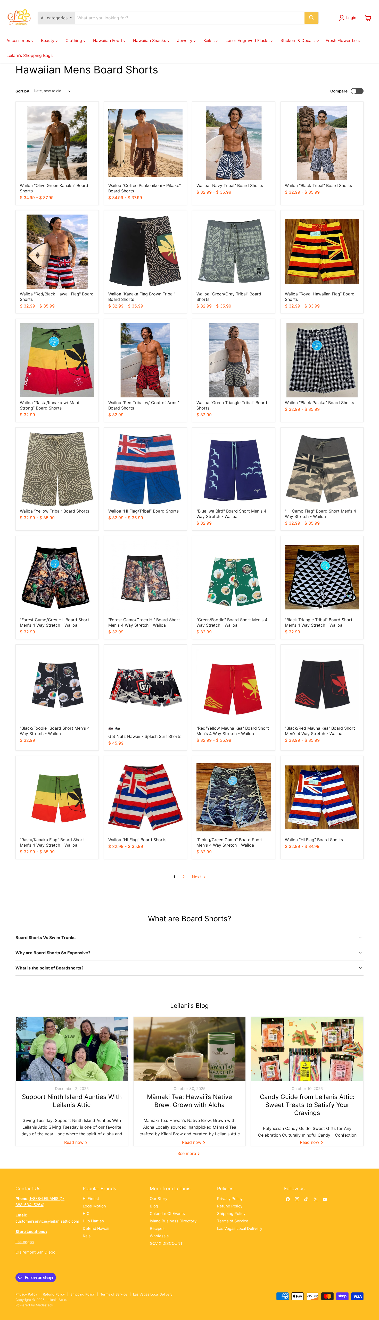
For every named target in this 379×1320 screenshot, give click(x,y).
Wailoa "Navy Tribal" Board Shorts (229, 185)
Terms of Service (232, 1221)
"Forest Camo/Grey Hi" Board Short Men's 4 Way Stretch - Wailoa (54, 622)
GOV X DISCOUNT (166, 1243)
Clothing (74, 40)
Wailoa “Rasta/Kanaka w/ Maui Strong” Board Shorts (49, 405)
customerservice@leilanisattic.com (47, 1221)
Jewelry (185, 40)
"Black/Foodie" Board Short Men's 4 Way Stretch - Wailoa (55, 731)
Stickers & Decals (298, 40)
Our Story (158, 1198)
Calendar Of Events (167, 1213)
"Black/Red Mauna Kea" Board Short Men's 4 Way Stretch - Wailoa (320, 731)
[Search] (311, 18)
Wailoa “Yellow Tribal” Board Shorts (54, 511)
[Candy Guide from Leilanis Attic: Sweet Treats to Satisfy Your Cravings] (307, 1049)
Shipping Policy (231, 1213)
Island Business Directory (173, 1221)
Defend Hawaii (96, 1228)
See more (187, 1153)
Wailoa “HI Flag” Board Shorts (137, 839)
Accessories (18, 40)
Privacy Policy (230, 1198)
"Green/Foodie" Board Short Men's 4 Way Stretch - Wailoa (231, 622)
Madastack (44, 1305)
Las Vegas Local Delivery (239, 1228)
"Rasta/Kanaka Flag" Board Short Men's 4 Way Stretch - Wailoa (52, 842)
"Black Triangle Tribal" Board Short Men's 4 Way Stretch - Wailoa (318, 622)
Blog (154, 1206)
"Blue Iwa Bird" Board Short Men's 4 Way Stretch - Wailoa (231, 513)
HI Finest (91, 1198)
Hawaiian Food (108, 40)
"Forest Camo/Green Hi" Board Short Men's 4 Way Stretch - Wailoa (144, 622)
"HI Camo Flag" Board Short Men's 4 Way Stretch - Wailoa (320, 513)
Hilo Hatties (93, 1221)
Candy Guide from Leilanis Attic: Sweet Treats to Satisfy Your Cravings (307, 1105)
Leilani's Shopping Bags (29, 55)
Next (197, 876)
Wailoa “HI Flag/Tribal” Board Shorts (143, 511)
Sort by (22, 91)
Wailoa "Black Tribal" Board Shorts (318, 185)
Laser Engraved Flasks (248, 40)
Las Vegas (24, 1241)
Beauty (48, 40)
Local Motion (94, 1206)
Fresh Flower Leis (343, 40)
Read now (74, 1142)
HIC (86, 1213)
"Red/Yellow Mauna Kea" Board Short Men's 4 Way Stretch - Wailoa (232, 731)
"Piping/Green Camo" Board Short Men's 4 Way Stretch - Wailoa (229, 842)
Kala (86, 1235)
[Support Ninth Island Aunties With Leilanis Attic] (72, 1049)
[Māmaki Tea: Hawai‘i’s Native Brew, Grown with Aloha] (190, 1049)
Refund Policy (229, 1206)
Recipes (157, 1228)
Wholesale (159, 1235)
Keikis (209, 40)
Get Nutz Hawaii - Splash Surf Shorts (144, 736)
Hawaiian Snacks (150, 40)
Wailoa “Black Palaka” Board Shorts (319, 402)
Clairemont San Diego (35, 1252)
